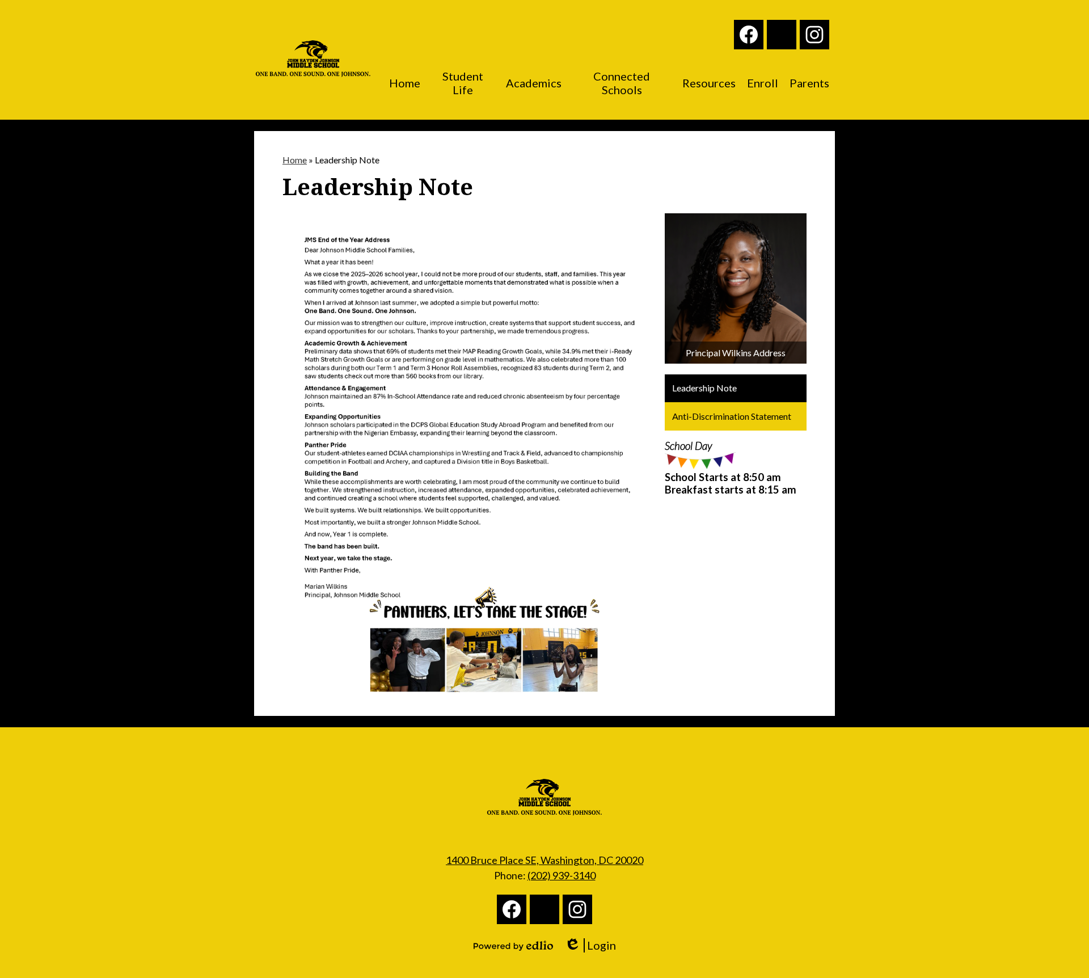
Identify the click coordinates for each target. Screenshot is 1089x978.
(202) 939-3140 (561, 875)
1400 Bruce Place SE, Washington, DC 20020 (544, 860)
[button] (404, 82)
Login (594, 945)
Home (294, 159)
